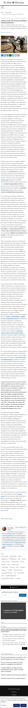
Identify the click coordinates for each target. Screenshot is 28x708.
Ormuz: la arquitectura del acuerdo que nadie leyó (14, 675)
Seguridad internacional (11, 575)
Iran (15, 573)
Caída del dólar (5, 567)
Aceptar (23, 705)
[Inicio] (14, 2)
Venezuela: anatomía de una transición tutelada (13, 678)
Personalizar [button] (3, 705)
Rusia (19, 559)
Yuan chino (12, 567)
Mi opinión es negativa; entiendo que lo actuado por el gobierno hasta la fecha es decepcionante (13, 635)
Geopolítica (17, 578)
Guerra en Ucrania (6, 561)
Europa (9, 564)
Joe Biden (10, 570)
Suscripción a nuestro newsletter (10, 592)
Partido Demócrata (18, 570)
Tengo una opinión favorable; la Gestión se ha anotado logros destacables (13, 639)
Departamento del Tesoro (7, 573)
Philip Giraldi (4, 559)
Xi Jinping (22, 567)
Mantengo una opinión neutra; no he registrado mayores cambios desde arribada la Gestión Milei (14, 643)
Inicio (2, 12)
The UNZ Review (12, 559)
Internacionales (8, 12)
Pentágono (4, 570)
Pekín (17, 567)
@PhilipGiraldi (23, 527)
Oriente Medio (21, 573)
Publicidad (14, 694)
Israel (3, 575)
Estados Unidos (13, 556)
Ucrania (23, 559)
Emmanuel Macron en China (8, 578)
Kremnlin (4, 564)
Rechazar (17, 705)
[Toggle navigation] (2, 7)
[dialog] (14, 702)
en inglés (10, 518)
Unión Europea (15, 564)
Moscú (22, 561)
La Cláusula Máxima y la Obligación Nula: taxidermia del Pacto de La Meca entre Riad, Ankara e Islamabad (12, 669)
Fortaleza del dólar (15, 561)
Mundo (19, 556)
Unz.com (17, 542)
